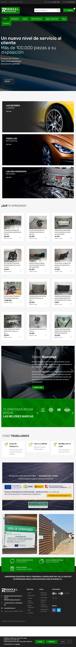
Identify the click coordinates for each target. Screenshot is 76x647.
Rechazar (51, 642)
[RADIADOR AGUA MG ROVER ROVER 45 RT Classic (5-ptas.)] (38, 288)
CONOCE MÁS (38, 387)
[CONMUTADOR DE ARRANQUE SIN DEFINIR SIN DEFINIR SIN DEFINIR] (38, 255)
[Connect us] (54, 610)
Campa (25, 19)
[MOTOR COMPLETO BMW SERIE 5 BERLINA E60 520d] (12, 288)
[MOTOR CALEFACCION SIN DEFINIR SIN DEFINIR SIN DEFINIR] (38, 222)
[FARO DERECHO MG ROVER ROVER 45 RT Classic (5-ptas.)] (12, 321)
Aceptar (40, 642)
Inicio (5, 19)
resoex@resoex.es (9, 608)
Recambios (14, 19)
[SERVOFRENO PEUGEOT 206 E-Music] (38, 321)
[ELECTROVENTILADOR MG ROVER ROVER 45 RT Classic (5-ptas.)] (12, 255)
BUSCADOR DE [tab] (9, 80)
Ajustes (63, 642)
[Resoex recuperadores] (9, 10)
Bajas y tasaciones (52, 19)
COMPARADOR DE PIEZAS (16, 2)
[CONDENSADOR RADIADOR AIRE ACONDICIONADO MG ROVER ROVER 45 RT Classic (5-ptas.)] (63, 288)
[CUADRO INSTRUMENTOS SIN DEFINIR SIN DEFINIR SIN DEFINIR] (12, 222)
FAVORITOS (4, 2)
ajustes (18, 644)
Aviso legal (44, 597)
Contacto (6, 23)
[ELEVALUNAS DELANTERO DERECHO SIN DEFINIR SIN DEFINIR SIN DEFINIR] (63, 321)
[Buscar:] (47, 10)
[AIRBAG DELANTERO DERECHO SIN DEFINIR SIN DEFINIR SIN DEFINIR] (63, 222)
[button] (37, 413)
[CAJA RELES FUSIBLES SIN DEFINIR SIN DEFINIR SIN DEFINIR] (63, 255)
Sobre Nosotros (37, 19)
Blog (63, 19)
